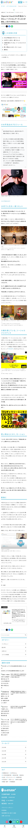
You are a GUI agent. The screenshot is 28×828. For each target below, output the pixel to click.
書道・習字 (5, 782)
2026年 (4, 747)
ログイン (23, 827)
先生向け (5, 779)
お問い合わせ (5, 816)
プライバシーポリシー (7, 807)
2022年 (4, 761)
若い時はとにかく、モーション (13, 47)
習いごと (11, 779)
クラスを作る (14, 827)
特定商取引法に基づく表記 (9, 813)
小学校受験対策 (6, 775)
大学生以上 (13, 773)
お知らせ (3, 12)
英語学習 (19, 777)
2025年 (4, 751)
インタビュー (5, 644)
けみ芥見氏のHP (5, 201)
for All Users (10, 12)
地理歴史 (12, 782)
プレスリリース (10, 777)
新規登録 (20, 2)
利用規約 (4, 810)
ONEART (11, 349)
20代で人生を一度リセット (12, 40)
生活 (3, 777)
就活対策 (15, 775)
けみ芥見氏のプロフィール (12, 38)
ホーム (5, 827)
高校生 (21, 775)
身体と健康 (18, 779)
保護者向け (5, 773)
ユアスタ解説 (5, 654)
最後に (6, 49)
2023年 (4, 758)
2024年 (4, 754)
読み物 (4, 647)
